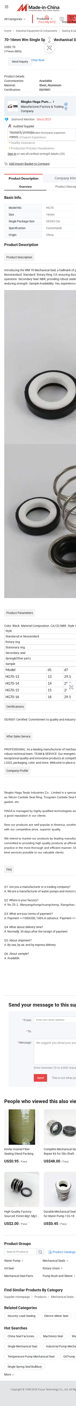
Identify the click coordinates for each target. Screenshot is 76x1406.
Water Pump (12, 1261)
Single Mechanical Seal (22, 1346)
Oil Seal (9, 1268)
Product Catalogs (64, 1252)
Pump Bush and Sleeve (57, 1276)
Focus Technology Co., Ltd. (53, 1389)
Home (7, 30)
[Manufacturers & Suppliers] (38, 7)
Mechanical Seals (54, 1261)
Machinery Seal (53, 1336)
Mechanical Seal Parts (18, 1276)
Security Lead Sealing (21, 1316)
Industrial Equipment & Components (36, 30)
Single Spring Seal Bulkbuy (25, 1367)
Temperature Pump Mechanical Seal (31, 1356)
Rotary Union (51, 1268)
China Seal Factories (21, 1336)
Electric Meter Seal (56, 1316)
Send (40, 1078)
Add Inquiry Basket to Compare (29, 164)
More (8, 1374)
